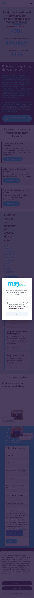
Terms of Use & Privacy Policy (17, 306)
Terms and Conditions (17, 308)
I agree (17, 314)
